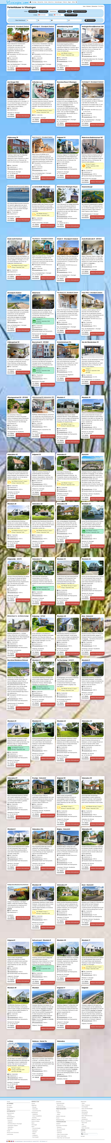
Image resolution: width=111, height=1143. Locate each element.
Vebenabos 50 (87, 778)
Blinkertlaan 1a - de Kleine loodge (18, 616)
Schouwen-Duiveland (61, 1125)
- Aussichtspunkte (36, 1110)
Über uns (83, 1132)
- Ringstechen (59, 1105)
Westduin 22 (61, 721)
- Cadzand (83, 1126)
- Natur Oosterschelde (62, 1134)
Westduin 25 (11, 721)
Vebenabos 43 (12, 454)
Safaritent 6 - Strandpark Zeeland (18, 26)
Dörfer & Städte (35, 1121)
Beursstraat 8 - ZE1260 (40, 342)
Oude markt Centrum (14, 239)
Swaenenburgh (87, 187)
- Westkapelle (84, 1112)
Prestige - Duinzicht (39, 778)
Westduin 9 (11, 829)
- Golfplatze (35, 1135)
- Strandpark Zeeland (12, 1125)
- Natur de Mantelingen (86, 1108)
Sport (33, 1126)
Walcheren (87, 1008)
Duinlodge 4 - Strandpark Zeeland (43, 26)
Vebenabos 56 (62, 504)
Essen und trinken (60, 1106)
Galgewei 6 (11, 940)
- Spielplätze (35, 1114)
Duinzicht (85, 454)
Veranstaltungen (58, 2)
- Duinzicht (9, 1120)
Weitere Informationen (23, 69)
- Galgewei (9, 1122)
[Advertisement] (51, 75)
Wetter (73, 2)
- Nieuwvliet (84, 1122)
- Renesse (58, 1127)
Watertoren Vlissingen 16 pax (67, 187)
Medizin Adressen (60, 1116)
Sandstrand (66, 104)
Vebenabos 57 (62, 885)
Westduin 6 (86, 660)
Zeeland (60, 578)
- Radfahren (35, 1130)
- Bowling (34, 1117)
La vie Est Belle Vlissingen (41, 187)
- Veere (83, 1103)
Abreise (51, 15)
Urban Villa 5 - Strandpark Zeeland (92, 292)
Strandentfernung (13, 61)
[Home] (30, 2)
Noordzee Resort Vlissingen (67, 82)
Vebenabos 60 (87, 829)
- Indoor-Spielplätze (37, 1116)
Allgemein (34, 1105)
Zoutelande (74, 1069)
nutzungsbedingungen (19, 1141)
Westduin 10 (61, 559)
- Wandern (34, 1131)
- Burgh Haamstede (61, 1136)
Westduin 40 (61, 616)
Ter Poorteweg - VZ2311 (65, 660)
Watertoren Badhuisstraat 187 (92, 137)
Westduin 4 (61, 397)
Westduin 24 (36, 721)
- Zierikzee (59, 1132)
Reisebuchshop (60, 1119)
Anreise (35, 15)
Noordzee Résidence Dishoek (17, 660)
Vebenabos (61, 1041)
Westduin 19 (86, 397)
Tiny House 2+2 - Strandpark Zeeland (67, 292)
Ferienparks (62, 11)
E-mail (11, 1085)
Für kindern (9, 1107)
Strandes (67, 1062)
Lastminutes (10, 1134)
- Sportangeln (35, 1137)
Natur (24, 317)
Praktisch (65, 2)
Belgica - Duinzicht (63, 829)
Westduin (35, 988)
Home (8, 1101)
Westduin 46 (11, 988)
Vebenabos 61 (12, 778)
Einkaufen (58, 1101)
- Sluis (82, 1124)
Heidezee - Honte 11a (39, 1041)
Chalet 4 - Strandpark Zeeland (67, 239)
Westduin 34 (86, 559)
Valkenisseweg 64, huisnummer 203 (43, 397)
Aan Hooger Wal (13, 82)
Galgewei (85, 988)
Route (57, 1111)
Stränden (59, 1074)
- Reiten (33, 1133)
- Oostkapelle (84, 1106)
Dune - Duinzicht (87, 885)
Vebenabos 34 (87, 721)
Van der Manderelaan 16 (90, 342)
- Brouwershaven (60, 1129)
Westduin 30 (61, 940)
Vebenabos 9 (61, 454)
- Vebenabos (10, 1127)
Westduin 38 (36, 885)
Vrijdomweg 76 (12, 137)
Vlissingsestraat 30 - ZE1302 (17, 397)
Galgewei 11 (61, 988)
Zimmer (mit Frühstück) (80, 11)
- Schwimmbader (36, 1128)
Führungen (34, 1124)
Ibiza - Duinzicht (87, 616)
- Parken (58, 1112)
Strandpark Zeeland (14, 293)
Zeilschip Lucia (37, 82)
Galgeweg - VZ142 (38, 616)
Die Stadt (9, 1105)
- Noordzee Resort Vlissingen (14, 1123)
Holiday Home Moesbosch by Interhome (17, 884)
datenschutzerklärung (27, 1141)
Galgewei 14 (61, 137)
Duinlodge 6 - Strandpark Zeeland (92, 82)
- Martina (9, 1115)
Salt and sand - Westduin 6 (41, 940)
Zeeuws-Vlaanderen (86, 1121)
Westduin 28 (11, 504)
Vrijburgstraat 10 (13, 342)
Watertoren (36, 293)
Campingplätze (43, 11)
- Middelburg (84, 1119)
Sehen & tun (51, 2)
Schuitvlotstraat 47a (64, 342)
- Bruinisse (59, 1130)
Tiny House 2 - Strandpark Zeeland (42, 238)
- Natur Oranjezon (85, 1105)
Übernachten (40, 2)
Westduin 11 (86, 940)
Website (12, 1087)
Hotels (69, 11)
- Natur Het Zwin (85, 1128)
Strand (45, 2)
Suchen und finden (71, 14)
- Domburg (83, 1110)
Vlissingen (34, 2)
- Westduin (9, 1129)
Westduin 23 (86, 504)
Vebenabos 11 (37, 559)
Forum (57, 1118)
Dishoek (92, 473)
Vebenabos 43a (37, 829)
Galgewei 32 (36, 454)
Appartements (33, 11)
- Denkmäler (35, 1108)
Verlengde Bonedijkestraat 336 (93, 26)
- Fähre (58, 1114)
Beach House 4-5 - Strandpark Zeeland (42, 137)
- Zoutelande (84, 1113)
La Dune (10, 1041)
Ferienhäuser (53, 11)
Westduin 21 (36, 660)
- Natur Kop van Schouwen (63, 1137)
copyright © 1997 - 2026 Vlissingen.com (39, 1141)
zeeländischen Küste (87, 477)
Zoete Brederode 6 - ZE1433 (92, 239)
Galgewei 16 (61, 778)
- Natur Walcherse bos (86, 1115)
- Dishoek (83, 1117)
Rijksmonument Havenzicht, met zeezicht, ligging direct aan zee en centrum (18, 186)
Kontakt (83, 1136)
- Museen (34, 1107)
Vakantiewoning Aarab (65, 26)
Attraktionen (35, 1112)
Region (69, 2)
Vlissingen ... (92, 263)
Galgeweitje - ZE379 (14, 559)
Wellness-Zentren (36, 1119)
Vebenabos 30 (37, 504)
